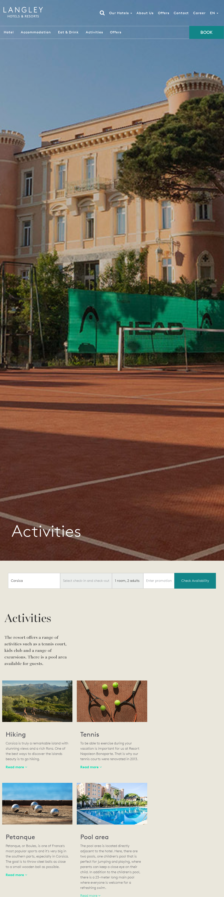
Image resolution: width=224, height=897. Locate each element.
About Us (145, 13)
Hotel (9, 32)
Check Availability (195, 581)
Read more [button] (15, 767)
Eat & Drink (68, 32)
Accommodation (36, 32)
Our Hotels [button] (119, 13)
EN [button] (213, 13)
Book (206, 32)
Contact (181, 13)
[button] (91, 767)
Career (199, 13)
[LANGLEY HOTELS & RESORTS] (23, 12)
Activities (94, 32)
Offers (163, 13)
